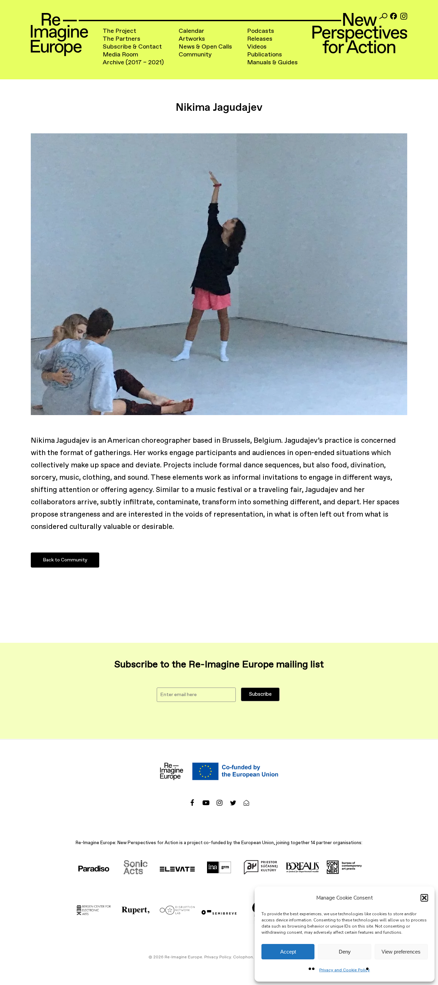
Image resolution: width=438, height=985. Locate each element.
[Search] (383, 16)
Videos (257, 47)
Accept (288, 952)
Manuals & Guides (272, 62)
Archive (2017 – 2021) (133, 62)
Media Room (120, 54)
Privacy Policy (217, 957)
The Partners (121, 39)
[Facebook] (393, 16)
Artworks (192, 39)
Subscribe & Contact (132, 47)
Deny (345, 952)
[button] (424, 897)
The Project (119, 31)
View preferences (401, 952)
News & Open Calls (205, 47)
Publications (264, 54)
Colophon (243, 957)
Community (195, 54)
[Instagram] (404, 16)
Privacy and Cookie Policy (344, 970)
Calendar (191, 31)
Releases (259, 39)
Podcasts (260, 31)
